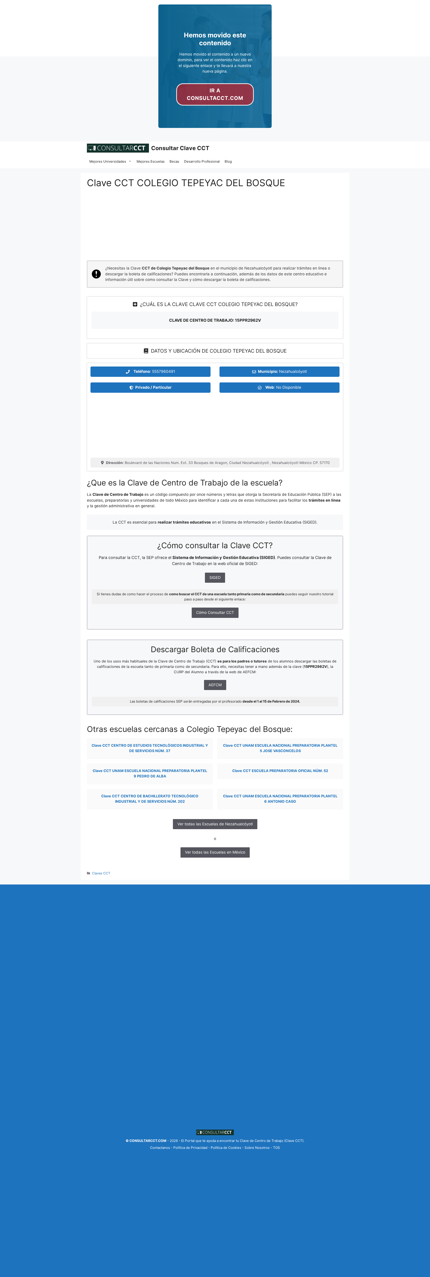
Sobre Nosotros (257, 1147)
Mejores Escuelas (151, 161)
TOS (276, 1147)
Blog (228, 161)
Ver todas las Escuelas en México (215, 852)
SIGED (215, 577)
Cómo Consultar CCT (215, 612)
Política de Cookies (226, 1147)
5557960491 (163, 371)
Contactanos (160, 1147)
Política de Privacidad (190, 1147)
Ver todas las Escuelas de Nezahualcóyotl (215, 824)
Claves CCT (101, 873)
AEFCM (215, 685)
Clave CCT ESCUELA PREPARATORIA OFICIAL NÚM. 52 (280, 770)
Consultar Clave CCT (180, 148)
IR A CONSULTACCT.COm (215, 94)
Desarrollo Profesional (202, 161)
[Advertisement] (215, 227)
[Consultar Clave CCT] (118, 148)
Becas (174, 161)
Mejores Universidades (107, 161)
